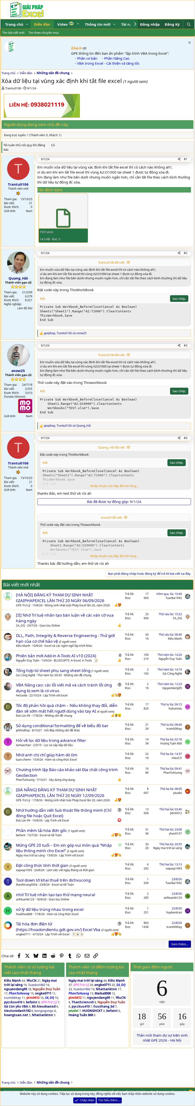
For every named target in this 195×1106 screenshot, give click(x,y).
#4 (185, 438)
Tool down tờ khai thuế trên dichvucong (53, 880)
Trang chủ (14, 24)
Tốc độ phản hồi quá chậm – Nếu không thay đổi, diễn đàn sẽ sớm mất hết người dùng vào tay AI (66, 708)
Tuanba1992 (174, 598)
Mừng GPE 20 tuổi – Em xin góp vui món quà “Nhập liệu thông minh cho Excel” (64, 848)
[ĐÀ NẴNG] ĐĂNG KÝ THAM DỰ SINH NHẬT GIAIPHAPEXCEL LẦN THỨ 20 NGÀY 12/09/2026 (60, 792)
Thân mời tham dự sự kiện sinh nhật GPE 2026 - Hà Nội (162, 1038)
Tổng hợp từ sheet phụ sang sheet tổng (53, 670)
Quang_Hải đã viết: (111, 447)
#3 (185, 345)
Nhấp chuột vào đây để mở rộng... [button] (114, 486)
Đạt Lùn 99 (23, 716)
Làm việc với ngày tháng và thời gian (70, 870)
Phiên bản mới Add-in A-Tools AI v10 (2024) (56, 655)
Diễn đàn (42, 24)
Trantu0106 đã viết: (111, 262)
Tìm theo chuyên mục (43, 32)
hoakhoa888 (24, 914)
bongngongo (44, 1011)
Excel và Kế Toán (51, 835)
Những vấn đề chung (77, 675)
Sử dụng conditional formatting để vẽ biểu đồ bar (62, 725)
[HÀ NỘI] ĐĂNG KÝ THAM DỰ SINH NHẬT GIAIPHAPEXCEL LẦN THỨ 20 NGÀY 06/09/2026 (60, 597)
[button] (27, 24)
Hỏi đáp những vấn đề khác (62, 730)
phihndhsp (23, 730)
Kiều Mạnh (23, 646)
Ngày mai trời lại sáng (30, 855)
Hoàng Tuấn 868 (171, 743)
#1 (185, 159)
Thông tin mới (98, 24)
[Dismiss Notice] (189, 43)
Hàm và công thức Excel (61, 760)
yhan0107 (175, 833)
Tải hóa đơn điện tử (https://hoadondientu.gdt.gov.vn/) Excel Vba (58, 926)
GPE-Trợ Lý (23, 605)
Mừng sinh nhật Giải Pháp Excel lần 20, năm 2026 (77, 605)
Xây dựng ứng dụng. (62, 780)
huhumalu (175, 708)
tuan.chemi (23, 760)
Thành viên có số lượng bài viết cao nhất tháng (29, 969)
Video (62, 24)
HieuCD (177, 758)
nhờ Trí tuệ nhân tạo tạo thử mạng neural (55, 894)
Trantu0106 (13, 88)
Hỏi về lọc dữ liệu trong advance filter (51, 740)
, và (65, 333)
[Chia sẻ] (179, 159)
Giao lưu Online (49, 625)
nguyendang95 (172, 688)
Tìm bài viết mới (13, 32)
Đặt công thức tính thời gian (42, 865)
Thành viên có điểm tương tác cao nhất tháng (96, 969)
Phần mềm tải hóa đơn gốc (42, 830)
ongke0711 (23, 934)
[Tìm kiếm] (188, 24)
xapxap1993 (24, 870)
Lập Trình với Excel (55, 695)
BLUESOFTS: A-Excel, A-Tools (73, 660)
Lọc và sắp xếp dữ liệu (58, 745)
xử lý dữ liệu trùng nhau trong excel (49, 909)
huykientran (174, 912)
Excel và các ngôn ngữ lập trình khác (68, 646)
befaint (20, 835)
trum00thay (174, 729)
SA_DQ (20, 625)
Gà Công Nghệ (25, 675)
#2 (185, 253)
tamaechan (23, 745)
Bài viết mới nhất (21, 584)
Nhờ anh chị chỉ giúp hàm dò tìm (46, 755)
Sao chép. (179, 298)
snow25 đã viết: (111, 517)
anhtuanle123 (25, 899)
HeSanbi (21, 695)
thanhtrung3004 (26, 885)
